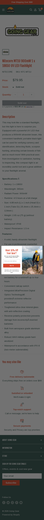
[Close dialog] (41, 247)
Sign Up (12, 265)
